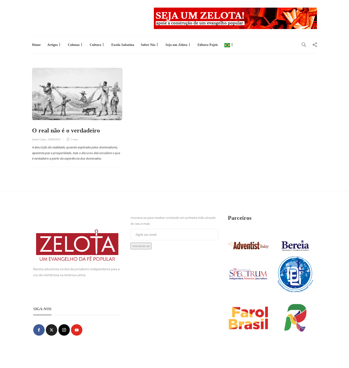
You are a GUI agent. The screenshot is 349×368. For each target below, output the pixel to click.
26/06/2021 (54, 139)
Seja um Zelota (176, 45)
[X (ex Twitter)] (51, 330)
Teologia (47, 111)
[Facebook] (39, 330)
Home (36, 45)
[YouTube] (76, 330)
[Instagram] (64, 330)
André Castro (39, 139)
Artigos (52, 45)
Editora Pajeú (208, 45)
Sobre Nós (148, 45)
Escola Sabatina (122, 45)
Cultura (95, 45)
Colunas (74, 45)
